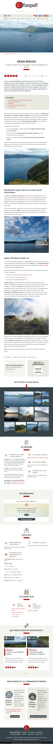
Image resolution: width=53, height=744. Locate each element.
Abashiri (9, 650)
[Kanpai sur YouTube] (46, 16)
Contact (24, 734)
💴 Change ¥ (13, 18)
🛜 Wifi (48, 18)
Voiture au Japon (16, 614)
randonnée (21, 195)
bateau (30, 275)
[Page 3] (27, 673)
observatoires (26, 199)
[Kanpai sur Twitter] (42, 16)
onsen (44, 265)
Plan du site (38, 734)
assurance (35, 465)
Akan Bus (14, 476)
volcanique (38, 340)
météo (9, 205)
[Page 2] (26, 673)
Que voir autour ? (12, 107)
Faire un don (31, 732)
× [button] (51, 1)
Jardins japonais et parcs (17, 612)
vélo (10, 277)
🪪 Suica (35, 18)
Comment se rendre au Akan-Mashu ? (17, 105)
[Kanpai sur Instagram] (44, 16)
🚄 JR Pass (29, 18)
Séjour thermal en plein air (14, 102)
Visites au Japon (7, 53)
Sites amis (30, 734)
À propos (24, 732)
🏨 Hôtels (23, 18)
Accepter (26, 515)
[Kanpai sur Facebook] (40, 16)
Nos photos (11, 103)
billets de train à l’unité (18, 483)
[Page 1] (25, 673)
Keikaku (45, 475)
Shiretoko (33, 650)
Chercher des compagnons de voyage (38, 716)
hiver (25, 277)
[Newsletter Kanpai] (36, 16)
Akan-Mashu (33, 357)
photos (8, 142)
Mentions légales (15, 734)
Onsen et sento (15, 616)
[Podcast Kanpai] (48, 16)
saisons (44, 203)
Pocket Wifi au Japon (44, 457)
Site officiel (29, 610)
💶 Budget (6, 18)
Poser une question (15, 716)
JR (30, 294)
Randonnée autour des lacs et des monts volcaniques (20, 100)
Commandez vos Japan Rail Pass (17, 482)
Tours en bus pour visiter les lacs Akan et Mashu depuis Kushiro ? (13, 711)
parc (22, 113)
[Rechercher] (37, 11)
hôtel (31, 263)
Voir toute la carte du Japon (26, 519)
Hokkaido (13, 53)
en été (25, 279)
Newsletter (40, 732)
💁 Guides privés (41, 18)
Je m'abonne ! (33, 8)
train (27, 294)
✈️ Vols (18, 18)
